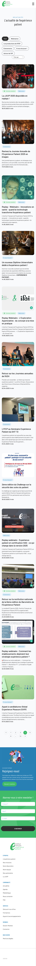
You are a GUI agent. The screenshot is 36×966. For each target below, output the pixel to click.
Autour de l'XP (8, 53)
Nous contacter (8, 896)
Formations (6, 913)
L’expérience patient (9, 859)
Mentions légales (8, 938)
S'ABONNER (18, 828)
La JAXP (5, 876)
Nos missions (7, 862)
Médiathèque (7, 893)
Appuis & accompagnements (12, 916)
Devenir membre (9, 784)
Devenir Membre (8, 925)
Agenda (5, 889)
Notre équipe (7, 869)
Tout (5, 39)
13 (20, 736)
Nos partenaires (8, 873)
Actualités (6, 886)
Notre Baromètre (8, 866)
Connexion (6, 929)
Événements (8, 48)
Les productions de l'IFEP (12, 43)
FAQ (4, 900)
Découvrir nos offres (9, 909)
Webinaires (14, 39)
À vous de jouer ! (21, 48)
